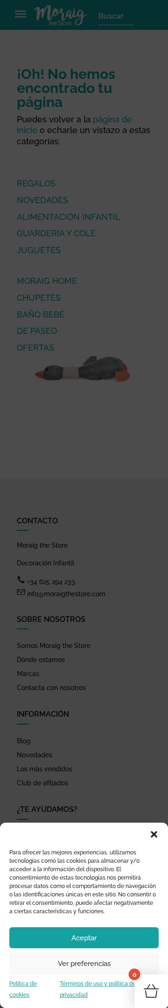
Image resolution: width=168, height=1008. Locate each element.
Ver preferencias (84, 963)
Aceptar (84, 938)
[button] (154, 834)
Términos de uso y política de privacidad (98, 989)
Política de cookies (23, 989)
